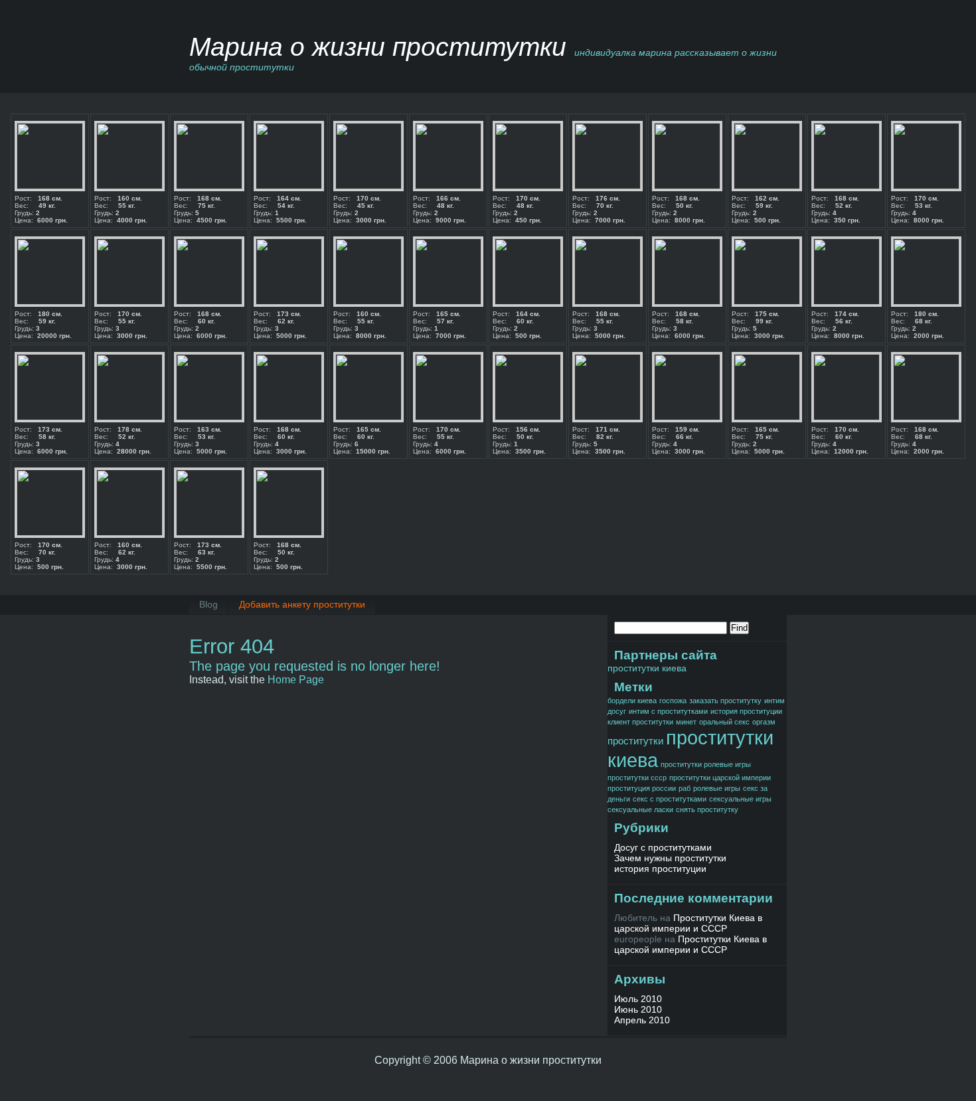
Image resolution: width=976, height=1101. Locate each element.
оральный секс (724, 722)
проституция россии (642, 788)
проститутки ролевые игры (706, 764)
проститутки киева (647, 668)
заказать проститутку (725, 701)
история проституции (746, 711)
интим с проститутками (668, 711)
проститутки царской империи (720, 778)
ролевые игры (716, 788)
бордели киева (632, 701)
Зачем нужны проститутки (670, 858)
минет (686, 722)
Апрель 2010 (642, 1020)
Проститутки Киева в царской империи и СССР (688, 923)
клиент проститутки (640, 722)
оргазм (763, 722)
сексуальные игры (740, 799)
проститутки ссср (637, 778)
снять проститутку (707, 809)
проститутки (635, 740)
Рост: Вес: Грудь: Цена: (41, 209)
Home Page (296, 679)
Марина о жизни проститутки (377, 47)
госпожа (673, 701)
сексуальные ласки (640, 809)
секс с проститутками (669, 799)
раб (685, 788)
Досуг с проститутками (663, 847)
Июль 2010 (638, 998)
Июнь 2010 (638, 1009)
